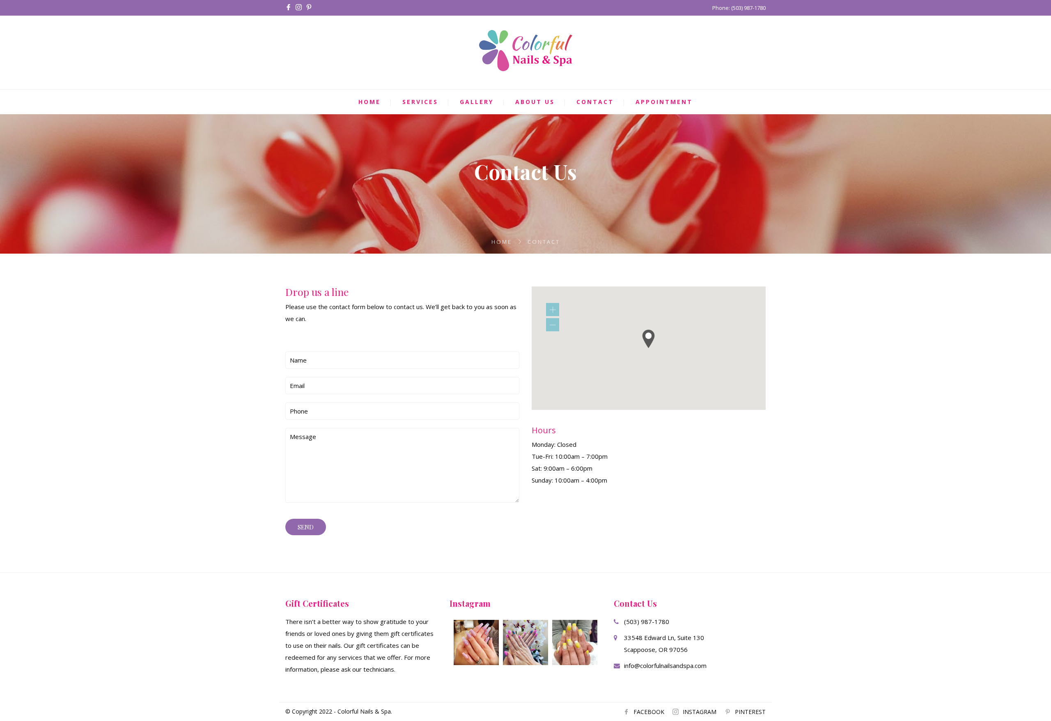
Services (420, 102)
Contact (595, 102)
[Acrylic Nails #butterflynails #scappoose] (525, 642)
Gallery (476, 102)
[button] (648, 339)
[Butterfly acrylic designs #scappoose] (476, 642)
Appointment (664, 102)
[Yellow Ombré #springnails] (574, 642)
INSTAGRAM (699, 712)
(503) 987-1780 (646, 621)
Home (369, 102)
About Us (535, 102)
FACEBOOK (648, 712)
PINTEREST (750, 712)
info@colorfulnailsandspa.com (665, 665)
